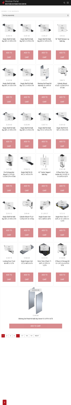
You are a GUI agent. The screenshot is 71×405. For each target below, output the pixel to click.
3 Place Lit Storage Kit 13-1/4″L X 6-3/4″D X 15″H (62, 263)
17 (22, 336)
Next (37, 336)
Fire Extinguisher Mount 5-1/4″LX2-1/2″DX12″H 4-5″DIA (9, 174)
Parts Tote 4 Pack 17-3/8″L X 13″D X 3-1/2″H (44, 263)
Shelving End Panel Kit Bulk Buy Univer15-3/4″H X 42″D (35, 319)
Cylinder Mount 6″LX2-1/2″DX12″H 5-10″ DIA (62, 86)
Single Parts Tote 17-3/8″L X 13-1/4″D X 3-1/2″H (62, 219)
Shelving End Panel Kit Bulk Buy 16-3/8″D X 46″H (44, 86)
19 (31, 336)
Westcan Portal (12, 1)
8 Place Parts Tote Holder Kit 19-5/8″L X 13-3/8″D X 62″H (62, 174)
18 (27, 336)
